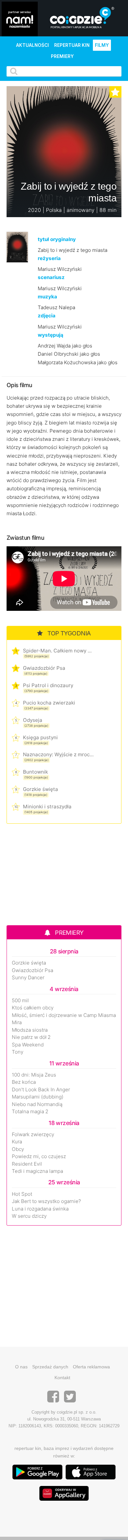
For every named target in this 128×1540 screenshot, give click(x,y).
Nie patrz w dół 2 (31, 1037)
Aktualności (32, 45)
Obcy (18, 1149)
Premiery (62, 56)
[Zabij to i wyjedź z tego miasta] (17, 246)
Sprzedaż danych (50, 1366)
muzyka (47, 296)
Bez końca (24, 1082)
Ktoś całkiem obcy (32, 1008)
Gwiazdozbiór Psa (44, 668)
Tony (17, 1052)
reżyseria (49, 258)
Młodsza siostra (30, 1030)
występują (50, 335)
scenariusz (51, 277)
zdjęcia (46, 315)
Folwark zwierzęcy (33, 1134)
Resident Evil (27, 1164)
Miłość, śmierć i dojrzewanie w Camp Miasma (64, 1015)
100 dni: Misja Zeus (34, 1075)
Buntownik (35, 772)
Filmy (102, 45)
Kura (17, 1142)
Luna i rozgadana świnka (40, 1209)
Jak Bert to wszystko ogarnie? (46, 1201)
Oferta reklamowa (91, 1366)
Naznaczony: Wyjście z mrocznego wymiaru (58, 754)
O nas (21, 1366)
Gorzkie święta (40, 789)
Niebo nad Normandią (37, 1104)
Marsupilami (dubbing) (37, 1097)
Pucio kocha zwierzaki (49, 703)
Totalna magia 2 (30, 1112)
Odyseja (32, 720)
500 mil (20, 1001)
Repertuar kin (72, 45)
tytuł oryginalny (57, 239)
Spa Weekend (28, 1045)
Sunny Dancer (28, 978)
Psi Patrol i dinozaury (48, 685)
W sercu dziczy (29, 1216)
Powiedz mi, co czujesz (39, 1156)
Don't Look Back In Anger (41, 1090)
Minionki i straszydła (47, 806)
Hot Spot (22, 1194)
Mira (17, 1022)
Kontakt (62, 1377)
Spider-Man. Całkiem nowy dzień (58, 651)
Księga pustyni (40, 737)
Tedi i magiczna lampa (37, 1171)
